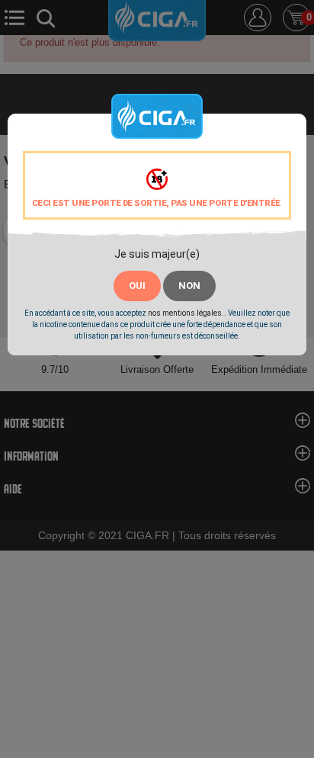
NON (189, 285)
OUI (137, 285)
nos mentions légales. (186, 313)
